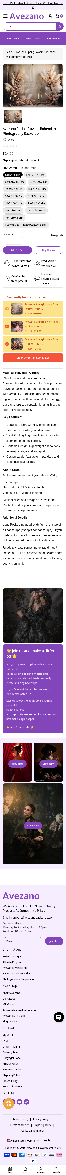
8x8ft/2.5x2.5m (36, 196)
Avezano (32, 1147)
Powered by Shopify (49, 1147)
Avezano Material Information (20, 1010)
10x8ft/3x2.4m (36, 203)
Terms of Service (12, 1086)
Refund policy (20, 1119)
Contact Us (9, 998)
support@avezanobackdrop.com (32, 917)
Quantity (8, 234)
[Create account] (50, 16)
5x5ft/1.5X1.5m (35, 174)
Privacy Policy (10, 1063)
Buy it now (48, 250)
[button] (5, 16)
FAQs (5, 1041)
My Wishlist (9, 1035)
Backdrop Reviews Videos (17, 973)
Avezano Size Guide (14, 1015)
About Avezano (11, 993)
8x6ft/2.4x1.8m (37, 189)
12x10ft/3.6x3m (36, 210)
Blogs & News (10, 1021)
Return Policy (10, 1081)
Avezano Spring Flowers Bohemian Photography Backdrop (43, 304)
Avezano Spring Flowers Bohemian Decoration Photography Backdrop (43, 321)
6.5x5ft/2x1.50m (14, 182)
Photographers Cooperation (19, 979)
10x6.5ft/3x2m (13, 196)
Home (9, 52)
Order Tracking (11, 1046)
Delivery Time (10, 1052)
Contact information (33, 1130)
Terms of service (19, 1125)
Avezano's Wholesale (15, 967)
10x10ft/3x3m (13, 210)
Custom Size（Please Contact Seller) (26, 224)
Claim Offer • (33, 357)
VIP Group (8, 1004)
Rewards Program (13, 956)
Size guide (57, 235)
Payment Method (12, 1069)
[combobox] (33, 26)
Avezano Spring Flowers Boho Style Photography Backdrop (43, 339)
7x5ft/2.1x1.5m (13, 189)
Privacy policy (40, 1119)
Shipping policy (42, 1125)
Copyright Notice (12, 1058)
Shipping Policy (11, 1075)
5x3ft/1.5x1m (12, 174)
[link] (20, 727)
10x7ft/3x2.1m (13, 203)
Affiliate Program (12, 962)
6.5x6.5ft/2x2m (38, 182)
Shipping (8, 160)
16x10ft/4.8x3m (14, 217)
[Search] (60, 26)
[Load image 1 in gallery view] (13, 116)
